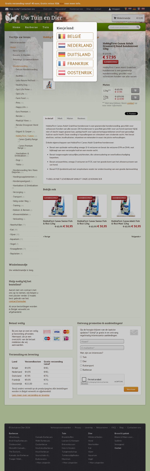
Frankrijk (78, 63)
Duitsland (79, 54)
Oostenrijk (79, 72)
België (74, 36)
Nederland (79, 45)
